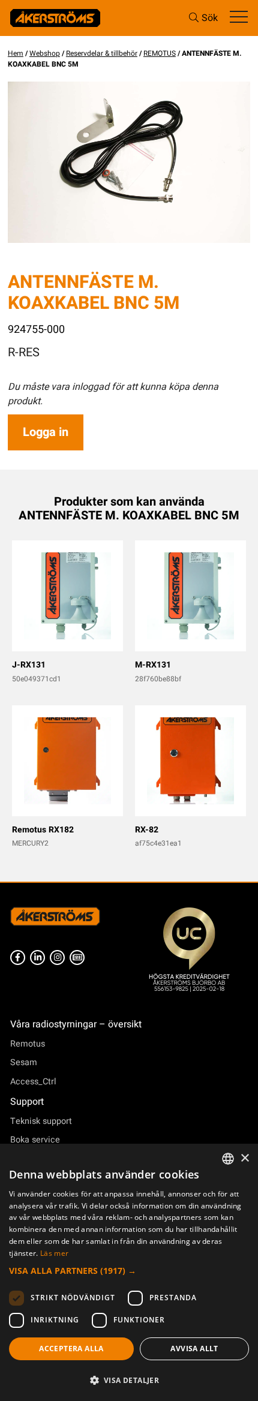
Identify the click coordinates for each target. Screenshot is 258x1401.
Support (27, 1102)
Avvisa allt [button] (194, 1348)
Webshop (44, 53)
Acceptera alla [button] (71, 1348)
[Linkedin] (37, 957)
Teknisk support (41, 1121)
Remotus (27, 1044)
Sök (210, 18)
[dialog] (129, 1272)
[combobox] (228, 1159)
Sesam (23, 1062)
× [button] (244, 1158)
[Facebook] (17, 957)
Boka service (35, 1140)
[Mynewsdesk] (77, 957)
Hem (15, 53)
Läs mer (54, 1253)
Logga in (45, 432)
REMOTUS (159, 53)
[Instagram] (57, 957)
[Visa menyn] (239, 18)
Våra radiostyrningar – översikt (76, 1024)
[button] (129, 1270)
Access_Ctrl (33, 1081)
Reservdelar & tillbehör (101, 53)
